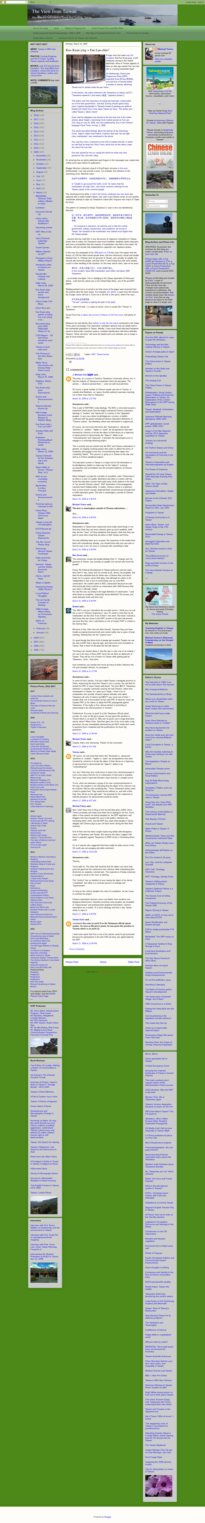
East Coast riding (37, 744)
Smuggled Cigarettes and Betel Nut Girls (157, 542)
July (38, 176)
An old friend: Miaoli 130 (40, 941)
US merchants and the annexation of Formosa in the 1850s (159, 455)
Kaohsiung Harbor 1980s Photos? (44, 587)
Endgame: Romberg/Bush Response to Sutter (44, 441)
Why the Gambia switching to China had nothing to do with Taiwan (159, 754)
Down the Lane (43, 308)
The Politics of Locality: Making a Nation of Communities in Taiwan (45, 1067)
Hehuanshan (35, 833)
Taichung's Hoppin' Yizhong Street (44, 958)
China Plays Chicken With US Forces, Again (43, 514)
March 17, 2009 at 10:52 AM (84, 852)
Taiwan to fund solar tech (43, 348)
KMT (93, 354)
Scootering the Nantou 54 (40, 749)
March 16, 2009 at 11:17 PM (84, 671)
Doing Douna (35, 725)
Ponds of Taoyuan (153, 1253)
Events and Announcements (44, 399)
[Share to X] (72, 354)
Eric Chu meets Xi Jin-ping (157, 857)
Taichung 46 (35, 847)
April (38, 188)
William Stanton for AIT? (43, 252)
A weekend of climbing (39, 739)
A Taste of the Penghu (39, 878)
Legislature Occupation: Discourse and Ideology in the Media (159, 1224)
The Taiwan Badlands (155, 1445)
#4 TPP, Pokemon (38, 1020)
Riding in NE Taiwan (38, 835)
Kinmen (33, 828)
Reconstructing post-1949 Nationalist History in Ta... (43, 327)
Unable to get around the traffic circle (91, 184)
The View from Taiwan (54, 11)
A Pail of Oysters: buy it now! (43, 1096)
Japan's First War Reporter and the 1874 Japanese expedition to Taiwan (158, 433)
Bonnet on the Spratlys (156, 376)
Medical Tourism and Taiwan (158, 1370)
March (39, 192)
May (38, 184)
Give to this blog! (40, 28)
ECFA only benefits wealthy (158, 1282)
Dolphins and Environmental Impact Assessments (158, 973)
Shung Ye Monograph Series (44, 1173)
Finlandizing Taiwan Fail (156, 356)
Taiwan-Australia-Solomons (158, 1356)
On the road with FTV (39, 893)
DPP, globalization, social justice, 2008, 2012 (157, 425)
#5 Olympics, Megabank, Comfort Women (42, 1016)
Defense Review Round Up (43, 407)
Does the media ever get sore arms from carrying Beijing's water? (159, 737)
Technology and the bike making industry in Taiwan (157, 345)
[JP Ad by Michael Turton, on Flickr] (158, 604)
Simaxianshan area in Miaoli (42, 936)
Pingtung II (34, 974)
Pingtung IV (35, 979)
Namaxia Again (36, 710)
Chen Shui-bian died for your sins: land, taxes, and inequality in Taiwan (159, 1363)
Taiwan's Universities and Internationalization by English (159, 463)
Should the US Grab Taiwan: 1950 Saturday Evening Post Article (158, 476)
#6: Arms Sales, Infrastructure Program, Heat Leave (44, 1012)
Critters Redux (36, 905)
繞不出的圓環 (79, 178)
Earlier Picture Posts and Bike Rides (108, 28)
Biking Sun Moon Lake (39, 907)
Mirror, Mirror (151, 1054)
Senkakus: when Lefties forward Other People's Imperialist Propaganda (156, 1121)
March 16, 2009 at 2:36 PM (84, 499)
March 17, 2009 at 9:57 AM (84, 800)
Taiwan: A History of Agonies (43, 1101)
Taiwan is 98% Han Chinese (158, 1380)
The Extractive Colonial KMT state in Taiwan (158, 796)
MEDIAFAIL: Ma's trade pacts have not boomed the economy (159, 1349)
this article (111, 292)
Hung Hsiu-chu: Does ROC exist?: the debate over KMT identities (158, 804)
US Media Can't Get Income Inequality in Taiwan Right (158, 1129)
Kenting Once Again (38, 943)
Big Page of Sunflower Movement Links (103, 33)
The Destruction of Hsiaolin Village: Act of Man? (158, 997)
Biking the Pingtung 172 (40, 780)
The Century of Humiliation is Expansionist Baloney (159, 813)
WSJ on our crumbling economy (41, 479)
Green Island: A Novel (40, 1106)
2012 (36, 139)
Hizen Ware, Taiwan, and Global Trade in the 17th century (157, 527)
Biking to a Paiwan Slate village (43, 751)
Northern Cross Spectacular (41, 874)
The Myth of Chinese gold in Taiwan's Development (158, 990)
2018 (36, 115)
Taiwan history (103, 354)
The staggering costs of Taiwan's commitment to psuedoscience (156, 1426)
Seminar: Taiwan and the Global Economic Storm (44, 568)
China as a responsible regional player (156, 1029)
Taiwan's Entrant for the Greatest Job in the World (44, 459)
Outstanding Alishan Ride (40, 862)
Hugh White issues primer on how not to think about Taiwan (159, 1393)
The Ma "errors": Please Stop (43, 543)
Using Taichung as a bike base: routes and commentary (159, 707)
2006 (36, 646)
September (41, 168)
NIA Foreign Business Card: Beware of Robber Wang (44, 416)
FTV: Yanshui (35, 804)
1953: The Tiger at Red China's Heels (156, 485)
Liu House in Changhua (40, 950)
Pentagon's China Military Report (44, 259)
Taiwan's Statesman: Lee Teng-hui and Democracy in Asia (43, 1149)
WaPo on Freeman (41, 622)
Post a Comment (76, 949)
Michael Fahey (79, 806)
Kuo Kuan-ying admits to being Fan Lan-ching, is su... (44, 316)
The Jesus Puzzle (160, 614)
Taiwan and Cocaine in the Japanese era (157, 1410)
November (41, 159)
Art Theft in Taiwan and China (159, 448)
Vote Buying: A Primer (155, 819)
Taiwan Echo (78, 919)
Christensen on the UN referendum (156, 1232)
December (41, 155)
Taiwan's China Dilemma (42, 1092)
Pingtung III (35, 977)
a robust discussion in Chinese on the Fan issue (102, 315)
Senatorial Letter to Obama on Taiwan (43, 267)
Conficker (40, 207)
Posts (152, 201)
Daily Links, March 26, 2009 (44, 284)
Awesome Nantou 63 (39, 965)
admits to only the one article (105, 323)
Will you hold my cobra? (156, 1342)
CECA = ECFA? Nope (43, 577)
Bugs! (32, 886)
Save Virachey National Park (160, 112)
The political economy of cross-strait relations (156, 557)
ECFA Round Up (43, 529)
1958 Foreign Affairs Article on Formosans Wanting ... (44, 613)
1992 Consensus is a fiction (158, 1004)
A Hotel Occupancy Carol (157, 1066)
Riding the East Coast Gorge (42, 881)
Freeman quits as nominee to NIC (44, 505)
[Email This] (67, 354)
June (39, 180)
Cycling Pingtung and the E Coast (43, 57)
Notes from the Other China (43, 1156)
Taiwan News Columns (43, 38)
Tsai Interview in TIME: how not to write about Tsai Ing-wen (159, 683)
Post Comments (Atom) (108, 972)
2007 (36, 642)
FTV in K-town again (38, 845)
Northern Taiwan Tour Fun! (41, 818)
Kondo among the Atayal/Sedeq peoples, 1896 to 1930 (56, 33)
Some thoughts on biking (157, 1267)
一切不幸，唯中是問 (82, 215)
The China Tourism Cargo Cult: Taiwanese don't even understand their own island (158, 1402)
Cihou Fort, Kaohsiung (39, 746)
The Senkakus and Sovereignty (154, 1323)
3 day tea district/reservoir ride (42, 770)
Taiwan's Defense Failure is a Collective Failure (159, 889)
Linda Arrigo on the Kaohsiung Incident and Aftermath (159, 1302)
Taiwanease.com (161, 91)
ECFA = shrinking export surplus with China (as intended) (156, 1195)
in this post (123, 168)
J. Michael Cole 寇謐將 (82, 375)
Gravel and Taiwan (154, 824)
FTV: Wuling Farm (37, 802)
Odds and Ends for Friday (43, 559)
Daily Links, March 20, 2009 (44, 375)
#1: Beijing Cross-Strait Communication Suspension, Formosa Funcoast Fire (44, 1032)
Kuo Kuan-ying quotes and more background (43, 293)
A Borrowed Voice (38, 1168)
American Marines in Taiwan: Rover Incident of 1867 (159, 1386)
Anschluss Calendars (155, 984)
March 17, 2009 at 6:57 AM (84, 746)
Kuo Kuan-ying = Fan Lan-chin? (44, 425)
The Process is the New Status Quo (44, 356)
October (40, 164)
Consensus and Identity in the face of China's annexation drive (159, 1274)
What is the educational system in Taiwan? (156, 1187)
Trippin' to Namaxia (38, 727)
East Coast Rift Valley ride (40, 967)
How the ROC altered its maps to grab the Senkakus (159, 338)
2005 (36, 650)
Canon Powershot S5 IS (156, 263)
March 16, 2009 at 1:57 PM (84, 398)
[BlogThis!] (69, 354)
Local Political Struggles (42, 594)
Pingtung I (34, 972)
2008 (36, 638)
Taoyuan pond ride (38, 830)
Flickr (150, 280)
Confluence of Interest (155, 1330)
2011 (36, 144)
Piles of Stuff (35, 883)
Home (56, 28)
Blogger (107, 1517)
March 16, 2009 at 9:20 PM (84, 601)
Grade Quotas (42, 247)
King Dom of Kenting (38, 953)
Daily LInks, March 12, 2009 (44, 450)
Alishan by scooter (37, 773)
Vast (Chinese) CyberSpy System (43, 241)
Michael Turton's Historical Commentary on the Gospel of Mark (159, 640)
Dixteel (75, 606)
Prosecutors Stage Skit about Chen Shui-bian (159, 1036)
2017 (36, 119)
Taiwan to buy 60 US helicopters (44, 523)
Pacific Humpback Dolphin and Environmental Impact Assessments (159, 1260)
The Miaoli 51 (36, 763)
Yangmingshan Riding (39, 895)
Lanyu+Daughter (37, 737)
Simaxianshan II (37, 876)
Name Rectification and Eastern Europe (156, 923)
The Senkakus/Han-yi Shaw (158, 694)
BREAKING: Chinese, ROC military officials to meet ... (44, 200)
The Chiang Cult (153, 380)
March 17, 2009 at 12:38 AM (84, 733)
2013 (36, 135)
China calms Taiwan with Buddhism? (42, 221)
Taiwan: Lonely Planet (40, 1192)
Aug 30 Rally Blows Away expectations (157, 781)
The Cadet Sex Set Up (156, 1023)
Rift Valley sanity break (39, 742)
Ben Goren (77, 555)
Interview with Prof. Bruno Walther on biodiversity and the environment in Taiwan (45, 1227)
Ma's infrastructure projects (158, 1142)
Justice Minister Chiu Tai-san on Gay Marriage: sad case (158, 1451)
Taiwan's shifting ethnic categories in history (156, 882)
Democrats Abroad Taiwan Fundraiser (44, 551)
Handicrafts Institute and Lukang (43, 276)
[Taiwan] (68, 345)
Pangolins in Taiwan (154, 512)
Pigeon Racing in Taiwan (157, 910)
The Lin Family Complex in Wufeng (43, 602)
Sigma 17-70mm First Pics (41, 838)
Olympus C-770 (162, 261)
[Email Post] (69, 361)
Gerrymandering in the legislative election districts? (158, 1017)
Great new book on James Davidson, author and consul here (44, 73)
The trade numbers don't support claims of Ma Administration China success (159, 1082)
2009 (36, 152)
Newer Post (72, 962)
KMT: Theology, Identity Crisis (159, 876)
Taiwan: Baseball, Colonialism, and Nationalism (159, 410)
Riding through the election (41, 768)
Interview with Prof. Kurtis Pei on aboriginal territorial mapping (44, 1237)
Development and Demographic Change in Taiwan (42, 1113)
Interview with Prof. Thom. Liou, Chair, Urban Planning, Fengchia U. (43, 1247)
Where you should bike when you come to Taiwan (159, 700)
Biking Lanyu (35, 778)
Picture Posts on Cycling (137, 33)
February (41, 628)
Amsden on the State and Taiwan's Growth (157, 369)
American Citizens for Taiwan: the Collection (78, 38)
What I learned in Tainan (40, 955)
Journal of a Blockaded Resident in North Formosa (43, 1179)
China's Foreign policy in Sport (159, 352)
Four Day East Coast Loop (41, 902)
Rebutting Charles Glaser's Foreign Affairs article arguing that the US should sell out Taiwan (159, 1437)
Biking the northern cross (40, 782)
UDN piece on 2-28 (102, 252)
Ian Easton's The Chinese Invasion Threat (42, 1076)
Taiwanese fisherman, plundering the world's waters (159, 1295)
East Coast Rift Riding (39, 938)
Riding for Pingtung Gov (75, 28)
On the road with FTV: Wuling (42, 821)
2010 (36, 148)
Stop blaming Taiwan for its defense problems (158, 1316)
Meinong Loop (36, 794)
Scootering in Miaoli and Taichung (44, 713)
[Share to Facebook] (75, 354)
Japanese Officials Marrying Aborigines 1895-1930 (158, 417)
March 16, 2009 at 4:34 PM (84, 517)
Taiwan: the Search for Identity (44, 1142)
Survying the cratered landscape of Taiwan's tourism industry (159, 1073)
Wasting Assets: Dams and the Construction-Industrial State (159, 837)
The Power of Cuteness (156, 469)
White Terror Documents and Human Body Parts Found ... (44, 366)
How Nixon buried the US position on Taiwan (157, 729)
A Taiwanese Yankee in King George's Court (158, 945)
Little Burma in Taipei (39, 823)
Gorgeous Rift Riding (39, 890)
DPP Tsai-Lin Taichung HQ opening (44, 934)
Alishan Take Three (38, 826)
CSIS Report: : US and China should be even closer (44, 339)
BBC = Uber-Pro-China (156, 1375)
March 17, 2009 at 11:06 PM (84, 943)
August (40, 172)
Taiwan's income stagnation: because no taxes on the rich (159, 1105)
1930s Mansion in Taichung (41, 806)
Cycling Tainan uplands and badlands (44, 59)
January (40, 632)
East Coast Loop (37, 787)
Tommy (75, 752)
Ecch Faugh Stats (153, 1457)
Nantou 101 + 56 (37, 722)
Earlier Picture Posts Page (43, 994)
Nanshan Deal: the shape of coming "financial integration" (159, 1043)
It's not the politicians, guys (158, 980)
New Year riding (37, 982)
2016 (36, 123)
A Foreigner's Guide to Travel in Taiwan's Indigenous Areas (44, 1162)
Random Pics (35, 924)
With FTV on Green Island (40, 775)
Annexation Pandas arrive (157, 768)
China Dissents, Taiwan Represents (43, 535)
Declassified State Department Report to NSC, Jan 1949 (159, 506)
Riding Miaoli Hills (37, 797)
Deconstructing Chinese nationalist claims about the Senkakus (158, 1157)
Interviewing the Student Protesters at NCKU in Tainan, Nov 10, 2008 (44, 1256)
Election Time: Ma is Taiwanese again (154, 1098)
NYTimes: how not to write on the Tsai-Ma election (159, 1215)
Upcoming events (44, 227)
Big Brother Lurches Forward (41, 488)
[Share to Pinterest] (78, 354)
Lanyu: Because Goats (39, 754)
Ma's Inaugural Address (156, 689)
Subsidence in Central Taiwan (159, 1202)
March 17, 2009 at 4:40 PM (84, 914)
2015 (36, 127)
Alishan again (36, 816)
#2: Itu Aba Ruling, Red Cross (44, 1027)
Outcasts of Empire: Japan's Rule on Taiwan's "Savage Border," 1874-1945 (43, 1084)
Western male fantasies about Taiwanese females (159, 1165)
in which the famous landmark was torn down (109, 194)
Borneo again (36, 922)
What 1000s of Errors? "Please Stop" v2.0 (44, 470)
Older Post (133, 962)
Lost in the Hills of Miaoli (40, 766)
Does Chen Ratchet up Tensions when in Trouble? (158, 721)
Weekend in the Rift (38, 799)
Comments (154, 206)
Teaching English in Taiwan (159, 628)
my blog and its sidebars (113, 345)
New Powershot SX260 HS (41, 914)
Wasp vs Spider (43, 582)
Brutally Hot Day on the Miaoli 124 (44, 785)
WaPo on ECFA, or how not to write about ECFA (159, 916)
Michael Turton (79, 504)
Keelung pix (35, 888)
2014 (36, 131)
